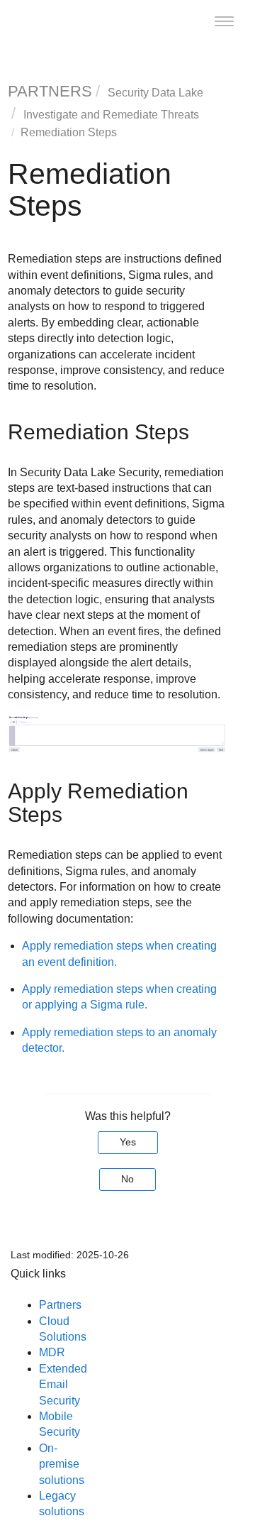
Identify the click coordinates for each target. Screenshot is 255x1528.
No (127, 1179)
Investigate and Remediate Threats (111, 115)
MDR (52, 1352)
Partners (60, 1305)
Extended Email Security (63, 1385)
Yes (128, 1142)
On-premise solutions (61, 1464)
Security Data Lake (155, 93)
